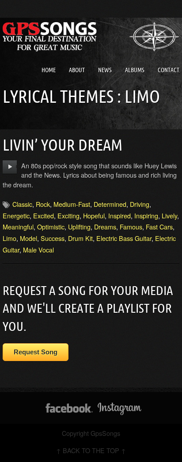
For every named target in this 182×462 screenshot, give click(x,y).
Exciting (68, 215)
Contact (168, 70)
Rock (43, 204)
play (10, 167)
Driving (139, 204)
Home (49, 70)
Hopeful (94, 215)
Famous (131, 226)
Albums (134, 70)
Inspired (119, 215)
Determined (110, 204)
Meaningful (18, 226)
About (77, 70)
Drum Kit (80, 238)
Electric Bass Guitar (124, 238)
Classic (22, 204)
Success (52, 238)
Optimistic (50, 226)
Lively (169, 215)
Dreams (105, 226)
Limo (9, 238)
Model (28, 238)
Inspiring (146, 215)
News (105, 70)
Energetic (16, 215)
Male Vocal (38, 249)
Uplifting (79, 226)
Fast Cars (159, 226)
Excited (43, 215)
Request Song (35, 352)
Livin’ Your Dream (62, 145)
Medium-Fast (71, 204)
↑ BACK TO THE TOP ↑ (91, 450)
